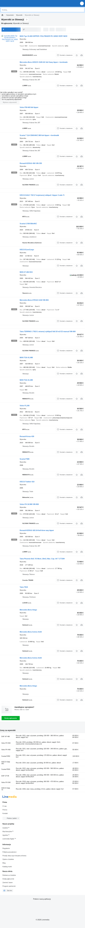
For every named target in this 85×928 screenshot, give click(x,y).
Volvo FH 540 (5, 782)
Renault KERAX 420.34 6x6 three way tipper (37, 530)
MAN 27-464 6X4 (26, 272)
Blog (3, 863)
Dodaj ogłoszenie (10, 718)
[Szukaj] (82, 10)
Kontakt (5, 813)
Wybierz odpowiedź (10, 102)
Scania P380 (24, 459)
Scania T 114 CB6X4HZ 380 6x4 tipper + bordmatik (39, 135)
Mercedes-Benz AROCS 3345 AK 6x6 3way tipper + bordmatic (44, 62)
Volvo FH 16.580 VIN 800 (29, 504)
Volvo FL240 (24, 406)
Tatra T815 (24, 587)
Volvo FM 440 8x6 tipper (29, 107)
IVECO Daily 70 (5, 789)
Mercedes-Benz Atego (28, 610)
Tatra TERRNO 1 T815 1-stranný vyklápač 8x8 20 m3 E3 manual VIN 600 (48, 331)
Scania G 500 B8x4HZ (28, 223)
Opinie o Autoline (8, 859)
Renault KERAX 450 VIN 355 (31, 163)
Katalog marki (7, 866)
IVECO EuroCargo (27, 249)
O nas (4, 806)
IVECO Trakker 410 (27, 482)
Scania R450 (5, 756)
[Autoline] (2, 15)
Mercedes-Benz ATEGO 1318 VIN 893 (34, 300)
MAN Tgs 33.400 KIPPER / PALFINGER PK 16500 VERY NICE (43, 36)
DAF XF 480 (5, 736)
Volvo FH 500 (5, 743)
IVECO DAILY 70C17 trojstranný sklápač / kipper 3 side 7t (42, 195)
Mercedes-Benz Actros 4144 (31, 632)
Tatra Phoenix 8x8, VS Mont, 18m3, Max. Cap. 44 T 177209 (42, 559)
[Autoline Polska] (13, 3)
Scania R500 (5, 769)
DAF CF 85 (5, 776)
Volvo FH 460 (5, 749)
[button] (82, 3)
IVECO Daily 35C (5, 762)
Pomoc (4, 810)
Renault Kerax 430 (27, 436)
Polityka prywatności (9, 852)
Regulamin (6, 848)
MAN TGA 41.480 (26, 357)
